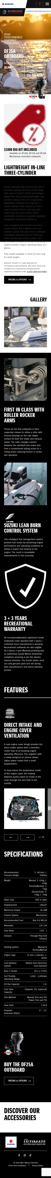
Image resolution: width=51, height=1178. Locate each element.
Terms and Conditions (17, 1165)
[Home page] (7, 4)
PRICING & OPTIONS (17, 279)
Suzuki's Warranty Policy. (37, 271)
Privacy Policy (37, 1165)
